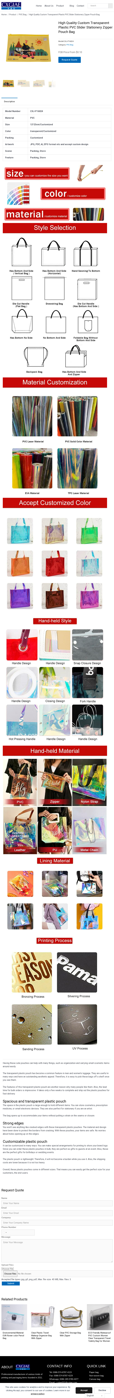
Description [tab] (9, 101)
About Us (48, 5)
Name (4, 1198)
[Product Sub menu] (66, 6)
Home (39, 5)
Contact (80, 5)
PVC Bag (69, 45)
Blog (72, 5)
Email (4, 1208)
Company (6, 1217)
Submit (10, 1283)
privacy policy (37, 1394)
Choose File (7, 1269)
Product (60, 5)
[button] (52, 24)
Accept (84, 1390)
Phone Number (8, 1227)
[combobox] (4, 1232)
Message (5, 1237)
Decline (102, 1390)
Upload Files (7, 1265)
